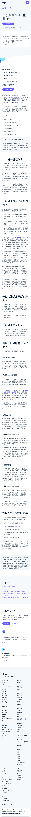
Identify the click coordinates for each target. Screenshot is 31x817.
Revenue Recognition (8, 729)
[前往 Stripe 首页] (4, 674)
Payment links (6, 721)
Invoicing (4, 712)
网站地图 (4, 788)
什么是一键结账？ (7, 69)
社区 (3, 777)
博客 (3, 775)
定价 (3, 682)
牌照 (3, 786)
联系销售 (14, 623)
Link (14, 541)
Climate (4, 695)
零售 (18, 732)
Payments (5, 723)
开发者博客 (19, 765)
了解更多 (4, 45)
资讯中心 (19, 775)
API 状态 (19, 756)
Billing (4, 689)
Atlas (3, 685)
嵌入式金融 (19, 693)
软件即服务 (19, 708)
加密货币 (4, 699)
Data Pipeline (6, 702)
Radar (4, 727)
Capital (4, 691)
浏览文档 (4, 660)
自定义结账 (17, 526)
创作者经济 (19, 712)
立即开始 (6, 623)
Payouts (4, 725)
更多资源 (5, 8)
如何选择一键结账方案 (8, 85)
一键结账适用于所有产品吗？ (10, 76)
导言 (3, 66)
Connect (4, 697)
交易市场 (19, 702)
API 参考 (19, 754)
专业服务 (19, 727)
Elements (5, 704)
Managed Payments (8, 718)
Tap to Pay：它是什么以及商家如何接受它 (15, 591)
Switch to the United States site (11, 813)
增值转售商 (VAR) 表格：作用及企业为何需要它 (16, 597)
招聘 (18, 773)
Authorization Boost (8, 687)
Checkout (5, 693)
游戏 (18, 717)
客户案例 (4, 773)
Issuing (4, 714)
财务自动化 (19, 695)
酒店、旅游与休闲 (21, 719)
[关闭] (28, 810)
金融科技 (19, 714)
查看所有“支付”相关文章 (8, 586)
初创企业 (19, 685)
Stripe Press (20, 777)
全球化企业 (19, 697)
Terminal (4, 736)
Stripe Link (18, 237)
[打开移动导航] (27, 2)
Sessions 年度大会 (7, 779)
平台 (18, 706)
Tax (3, 733)
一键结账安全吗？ (7, 79)
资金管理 (19, 704)
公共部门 (19, 729)
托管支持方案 (5, 800)
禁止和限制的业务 (7, 783)
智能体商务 (19, 687)
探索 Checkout (6, 642)
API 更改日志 (20, 758)
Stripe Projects (21, 762)
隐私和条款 (5, 781)
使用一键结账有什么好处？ (9, 82)
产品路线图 (19, 771)
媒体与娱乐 (19, 723)
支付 (11, 8)
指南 (3, 771)
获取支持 (4, 798)
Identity (4, 710)
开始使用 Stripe (8, 23)
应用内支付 (19, 699)
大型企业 (19, 682)
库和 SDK (19, 760)
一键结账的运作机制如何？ (9, 72)
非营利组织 (19, 725)
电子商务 (19, 691)
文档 (18, 752)
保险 (18, 721)
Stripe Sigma (6, 731)
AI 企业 (18, 710)
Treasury (4, 738)
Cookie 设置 (5, 790)
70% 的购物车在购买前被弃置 (16, 97)
